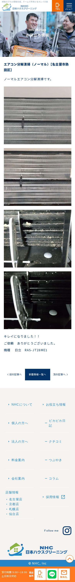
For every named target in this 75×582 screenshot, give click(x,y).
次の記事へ (61, 375)
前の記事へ (14, 375)
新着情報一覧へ (37, 374)
